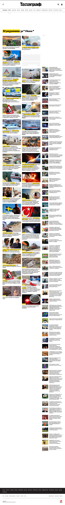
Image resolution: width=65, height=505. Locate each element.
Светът (18, 10)
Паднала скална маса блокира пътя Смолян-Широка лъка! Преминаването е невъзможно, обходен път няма (11, 116)
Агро (34, 10)
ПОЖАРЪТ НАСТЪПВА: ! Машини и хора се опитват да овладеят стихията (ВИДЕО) (31, 81)
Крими (26, 10)
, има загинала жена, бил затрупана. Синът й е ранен (12, 266)
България (14, 10)
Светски (50, 10)
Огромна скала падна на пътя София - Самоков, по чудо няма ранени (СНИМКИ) (31, 307)
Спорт (9, 10)
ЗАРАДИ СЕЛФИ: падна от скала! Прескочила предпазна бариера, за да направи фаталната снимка (11, 184)
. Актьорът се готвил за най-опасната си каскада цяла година (12, 250)
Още (60, 10)
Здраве (22, 10)
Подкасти (38, 10)
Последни (5, 10)
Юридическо (45, 10)
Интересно (55, 10)
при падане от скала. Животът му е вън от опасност (30, 48)
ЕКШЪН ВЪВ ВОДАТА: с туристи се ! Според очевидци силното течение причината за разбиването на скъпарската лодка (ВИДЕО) (31, 115)
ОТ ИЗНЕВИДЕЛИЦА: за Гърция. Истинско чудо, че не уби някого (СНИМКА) (11, 131)
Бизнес (30, 10)
